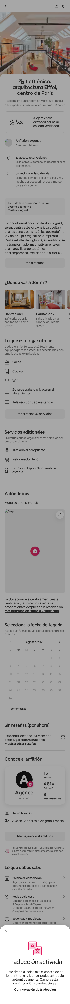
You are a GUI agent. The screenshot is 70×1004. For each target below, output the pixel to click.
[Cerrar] (6, 931)
